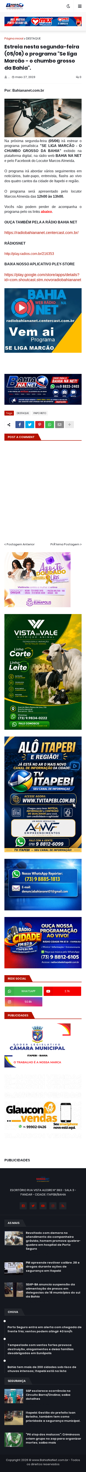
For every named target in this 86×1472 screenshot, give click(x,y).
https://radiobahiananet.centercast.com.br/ (41, 232)
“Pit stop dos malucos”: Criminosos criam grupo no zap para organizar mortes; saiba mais (53, 1438)
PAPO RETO (40, 413)
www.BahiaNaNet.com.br (50, 1460)
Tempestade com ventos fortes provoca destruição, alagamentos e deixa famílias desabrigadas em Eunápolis (40, 1349)
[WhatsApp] (49, 424)
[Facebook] (19, 424)
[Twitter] (29, 424)
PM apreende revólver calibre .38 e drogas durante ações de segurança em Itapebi (53, 1267)
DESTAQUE (33, 38)
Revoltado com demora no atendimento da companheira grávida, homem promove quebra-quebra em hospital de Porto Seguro (53, 1241)
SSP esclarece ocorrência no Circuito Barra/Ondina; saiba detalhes (48, 1395)
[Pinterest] (39, 424)
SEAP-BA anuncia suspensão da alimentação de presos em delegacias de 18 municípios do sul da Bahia (53, 1291)
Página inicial (13, 38)
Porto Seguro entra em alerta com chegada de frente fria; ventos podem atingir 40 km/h (44, 1329)
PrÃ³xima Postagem (64, 544)
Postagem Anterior (21, 544)
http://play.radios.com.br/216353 (29, 254)
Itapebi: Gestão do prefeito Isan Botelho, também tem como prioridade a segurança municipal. (53, 1417)
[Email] (59, 424)
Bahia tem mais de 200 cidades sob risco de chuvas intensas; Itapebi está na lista (41, 1369)
